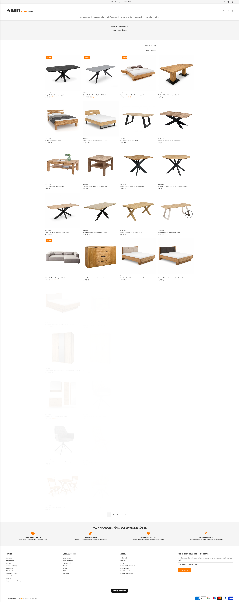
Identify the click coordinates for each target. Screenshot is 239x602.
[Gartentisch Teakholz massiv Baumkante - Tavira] (176, 439)
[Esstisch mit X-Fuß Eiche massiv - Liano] (138, 210)
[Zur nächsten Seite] (130, 514)
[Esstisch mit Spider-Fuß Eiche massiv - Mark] (63, 210)
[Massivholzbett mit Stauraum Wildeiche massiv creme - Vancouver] (63, 302)
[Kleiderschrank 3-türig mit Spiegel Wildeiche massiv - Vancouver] (63, 347)
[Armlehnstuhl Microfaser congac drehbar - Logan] (138, 393)
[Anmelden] (228, 11)
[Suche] (224, 11)
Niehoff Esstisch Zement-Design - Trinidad (94, 95)
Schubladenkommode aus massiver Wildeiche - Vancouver (136, 324)
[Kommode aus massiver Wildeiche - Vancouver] (101, 256)
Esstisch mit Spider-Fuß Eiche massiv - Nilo (132, 186)
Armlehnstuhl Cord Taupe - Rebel (92, 507)
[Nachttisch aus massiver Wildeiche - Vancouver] (101, 302)
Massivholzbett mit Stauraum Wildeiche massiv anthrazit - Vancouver (174, 324)
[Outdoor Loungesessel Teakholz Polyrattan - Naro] (138, 439)
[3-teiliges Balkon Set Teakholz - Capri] (63, 485)
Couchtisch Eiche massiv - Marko (129, 141)
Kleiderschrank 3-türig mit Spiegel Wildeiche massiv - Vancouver (62, 369)
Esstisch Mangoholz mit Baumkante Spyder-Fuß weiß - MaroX (175, 369)
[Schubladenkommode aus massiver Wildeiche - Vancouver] (138, 302)
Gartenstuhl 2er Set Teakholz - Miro (92, 461)
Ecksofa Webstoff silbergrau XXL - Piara (56, 278)
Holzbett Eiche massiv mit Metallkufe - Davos (95, 141)
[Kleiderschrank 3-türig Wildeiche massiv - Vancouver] (101, 347)
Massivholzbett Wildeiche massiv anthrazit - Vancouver (173, 278)
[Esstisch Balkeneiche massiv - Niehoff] (176, 73)
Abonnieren (184, 570)
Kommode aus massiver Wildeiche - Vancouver (96, 278)
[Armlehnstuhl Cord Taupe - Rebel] (101, 485)
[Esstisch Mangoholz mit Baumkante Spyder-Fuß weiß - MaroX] (176, 347)
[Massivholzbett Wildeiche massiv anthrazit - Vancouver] (176, 256)
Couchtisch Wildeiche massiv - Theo (55, 186)
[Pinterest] (232, 2)
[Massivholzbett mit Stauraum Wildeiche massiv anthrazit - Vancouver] (176, 302)
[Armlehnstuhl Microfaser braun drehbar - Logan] (176, 393)
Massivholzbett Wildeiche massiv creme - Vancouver (134, 278)
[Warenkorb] (232, 11)
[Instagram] (228, 2)
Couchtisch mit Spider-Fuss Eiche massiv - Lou (171, 141)
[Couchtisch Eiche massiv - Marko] (138, 119)
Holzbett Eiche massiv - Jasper (53, 141)
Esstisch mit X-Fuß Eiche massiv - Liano (131, 232)
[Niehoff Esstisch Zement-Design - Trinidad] (101, 73)
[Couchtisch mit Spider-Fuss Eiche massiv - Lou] (176, 119)
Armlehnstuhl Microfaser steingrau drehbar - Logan (97, 415)
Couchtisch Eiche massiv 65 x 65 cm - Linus (95, 186)
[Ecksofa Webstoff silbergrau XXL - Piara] (63, 256)
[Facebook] (224, 2)
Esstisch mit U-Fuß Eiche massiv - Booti (169, 232)
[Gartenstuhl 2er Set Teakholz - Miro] (101, 439)
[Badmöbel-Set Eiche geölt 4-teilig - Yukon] (63, 393)
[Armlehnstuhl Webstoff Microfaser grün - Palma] (138, 485)
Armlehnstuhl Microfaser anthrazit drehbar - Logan (58, 461)
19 (125, 514)
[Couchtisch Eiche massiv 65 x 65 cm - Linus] (101, 164)
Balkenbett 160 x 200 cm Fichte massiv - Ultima (133, 95)
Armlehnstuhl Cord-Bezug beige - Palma (169, 507)
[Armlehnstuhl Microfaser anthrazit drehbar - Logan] (63, 439)
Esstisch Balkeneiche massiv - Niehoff (168, 95)
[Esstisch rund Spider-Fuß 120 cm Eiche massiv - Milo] (176, 164)
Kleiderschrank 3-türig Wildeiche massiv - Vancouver (97, 369)
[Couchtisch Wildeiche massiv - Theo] (63, 164)
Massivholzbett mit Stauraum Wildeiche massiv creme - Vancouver (60, 324)
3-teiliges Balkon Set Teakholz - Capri (55, 507)
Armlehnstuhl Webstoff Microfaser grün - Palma (133, 507)
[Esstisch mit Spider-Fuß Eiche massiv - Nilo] (138, 164)
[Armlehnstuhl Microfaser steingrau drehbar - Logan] (101, 393)
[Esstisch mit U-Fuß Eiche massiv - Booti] (176, 210)
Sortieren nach (151, 46)
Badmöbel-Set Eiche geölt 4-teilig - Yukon (56, 415)
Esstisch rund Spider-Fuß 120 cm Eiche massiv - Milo (172, 186)
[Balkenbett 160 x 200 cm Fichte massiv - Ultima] (138, 73)
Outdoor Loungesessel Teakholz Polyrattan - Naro (133, 461)
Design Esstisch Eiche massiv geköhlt (55, 95)
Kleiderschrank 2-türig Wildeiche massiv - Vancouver (134, 369)
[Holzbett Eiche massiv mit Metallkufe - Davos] (101, 119)
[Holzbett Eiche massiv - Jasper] (63, 119)
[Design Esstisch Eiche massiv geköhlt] (63, 73)
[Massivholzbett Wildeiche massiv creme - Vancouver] (138, 256)
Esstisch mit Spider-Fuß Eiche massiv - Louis (95, 232)
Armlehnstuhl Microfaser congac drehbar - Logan (133, 415)
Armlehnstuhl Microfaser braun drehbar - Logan (171, 415)
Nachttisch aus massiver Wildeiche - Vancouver (96, 324)
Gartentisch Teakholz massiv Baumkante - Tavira (171, 461)
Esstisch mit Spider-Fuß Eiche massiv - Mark (57, 232)
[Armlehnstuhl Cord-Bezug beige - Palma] (176, 485)
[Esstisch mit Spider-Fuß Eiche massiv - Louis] (101, 210)
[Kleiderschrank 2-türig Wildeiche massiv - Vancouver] (138, 347)
